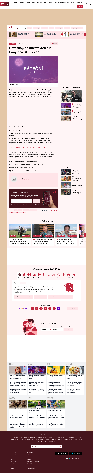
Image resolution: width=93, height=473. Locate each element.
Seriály (33, 2)
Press (28, 454)
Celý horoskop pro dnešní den (23, 297)
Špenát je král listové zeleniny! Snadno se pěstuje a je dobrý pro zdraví (55, 424)
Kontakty (29, 459)
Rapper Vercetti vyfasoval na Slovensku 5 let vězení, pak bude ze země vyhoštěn (37, 417)
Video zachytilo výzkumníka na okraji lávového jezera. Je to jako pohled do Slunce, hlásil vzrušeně (55, 391)
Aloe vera (48, 439)
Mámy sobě (79, 2)
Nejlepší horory (31, 437)
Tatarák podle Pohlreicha (39, 439)
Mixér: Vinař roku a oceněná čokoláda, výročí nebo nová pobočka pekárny (73, 391)
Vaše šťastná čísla (45, 305)
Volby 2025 (23, 439)
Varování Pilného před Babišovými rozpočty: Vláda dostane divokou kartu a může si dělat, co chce (18, 391)
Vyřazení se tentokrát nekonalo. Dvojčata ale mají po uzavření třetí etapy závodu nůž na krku (77, 185)
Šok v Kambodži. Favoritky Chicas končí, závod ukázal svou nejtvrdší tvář (77, 192)
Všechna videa (77, 87)
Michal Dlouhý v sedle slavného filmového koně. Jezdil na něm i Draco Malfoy (19, 241)
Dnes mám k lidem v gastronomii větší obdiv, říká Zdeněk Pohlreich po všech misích (36, 384)
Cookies (12, 463)
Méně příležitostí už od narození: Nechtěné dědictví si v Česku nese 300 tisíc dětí (24, 35)
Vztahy (28, 2)
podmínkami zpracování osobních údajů (32, 204)
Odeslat (36, 201)
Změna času (45, 437)
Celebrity (22, 2)
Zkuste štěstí (72, 308)
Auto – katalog (78, 437)
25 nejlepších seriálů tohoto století (18, 408)
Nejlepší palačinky (42, 441)
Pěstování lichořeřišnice (57, 439)
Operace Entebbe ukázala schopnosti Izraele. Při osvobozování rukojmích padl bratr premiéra (56, 384)
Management (30, 452)
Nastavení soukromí (31, 468)
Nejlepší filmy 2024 (23, 437)
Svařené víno (30, 439)
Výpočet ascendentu (67, 439)
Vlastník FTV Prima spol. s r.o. (17, 466)
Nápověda (29, 463)
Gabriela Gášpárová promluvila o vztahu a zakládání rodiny (77, 119)
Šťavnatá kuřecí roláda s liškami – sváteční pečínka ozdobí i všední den (75, 377)
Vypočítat (68, 329)
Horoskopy (39, 2)
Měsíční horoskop (54, 297)
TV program (39, 437)
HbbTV (12, 459)
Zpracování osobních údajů (33, 461)
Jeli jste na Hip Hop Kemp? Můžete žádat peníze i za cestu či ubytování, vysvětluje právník (18, 384)
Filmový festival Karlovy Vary (61, 2)
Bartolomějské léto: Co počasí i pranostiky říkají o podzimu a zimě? (56, 416)
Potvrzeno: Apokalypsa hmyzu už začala (55, 376)
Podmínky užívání (15, 461)
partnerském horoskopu (45, 171)
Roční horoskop (67, 297)
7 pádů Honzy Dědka (15, 439)
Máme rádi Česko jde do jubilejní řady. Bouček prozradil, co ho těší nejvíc (36, 391)
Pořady (72, 2)
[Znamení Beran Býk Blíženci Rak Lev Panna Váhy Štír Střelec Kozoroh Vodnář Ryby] (27, 201)
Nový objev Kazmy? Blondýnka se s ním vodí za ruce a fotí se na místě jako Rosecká (37, 424)
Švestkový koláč (51, 441)
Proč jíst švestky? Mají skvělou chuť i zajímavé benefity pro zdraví (56, 409)
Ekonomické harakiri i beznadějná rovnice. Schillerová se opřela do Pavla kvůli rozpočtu (17, 377)
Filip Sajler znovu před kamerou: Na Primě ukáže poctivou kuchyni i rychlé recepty (77, 178)
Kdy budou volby (60, 437)
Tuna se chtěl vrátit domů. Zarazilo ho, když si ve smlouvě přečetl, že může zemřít (43, 242)
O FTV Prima (13, 452)
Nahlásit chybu (14, 468)
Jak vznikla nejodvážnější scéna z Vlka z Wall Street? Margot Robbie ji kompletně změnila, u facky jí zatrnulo (17, 425)
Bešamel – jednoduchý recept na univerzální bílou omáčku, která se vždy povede (75, 384)
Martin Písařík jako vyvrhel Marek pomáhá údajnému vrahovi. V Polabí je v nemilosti (66, 242)
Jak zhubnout (15, 437)
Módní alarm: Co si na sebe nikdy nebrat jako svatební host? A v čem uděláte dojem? (76, 35)
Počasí (54, 437)
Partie (50, 437)
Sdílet (55, 44)
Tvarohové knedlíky (77, 439)
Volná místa (13, 454)
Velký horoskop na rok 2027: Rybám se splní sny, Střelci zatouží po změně (50, 35)
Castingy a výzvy (31, 457)
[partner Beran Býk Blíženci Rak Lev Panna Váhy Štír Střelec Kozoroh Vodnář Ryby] (57, 329)
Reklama (12, 457)
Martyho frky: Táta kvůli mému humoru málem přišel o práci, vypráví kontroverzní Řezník (36, 410)
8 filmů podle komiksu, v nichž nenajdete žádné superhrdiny (16, 416)
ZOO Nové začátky (70, 437)
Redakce (29, 466)
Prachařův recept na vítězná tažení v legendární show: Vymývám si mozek (37, 377)
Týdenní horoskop (41, 297)
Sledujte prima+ (48, 2)
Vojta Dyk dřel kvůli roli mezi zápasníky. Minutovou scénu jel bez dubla (77, 171)
